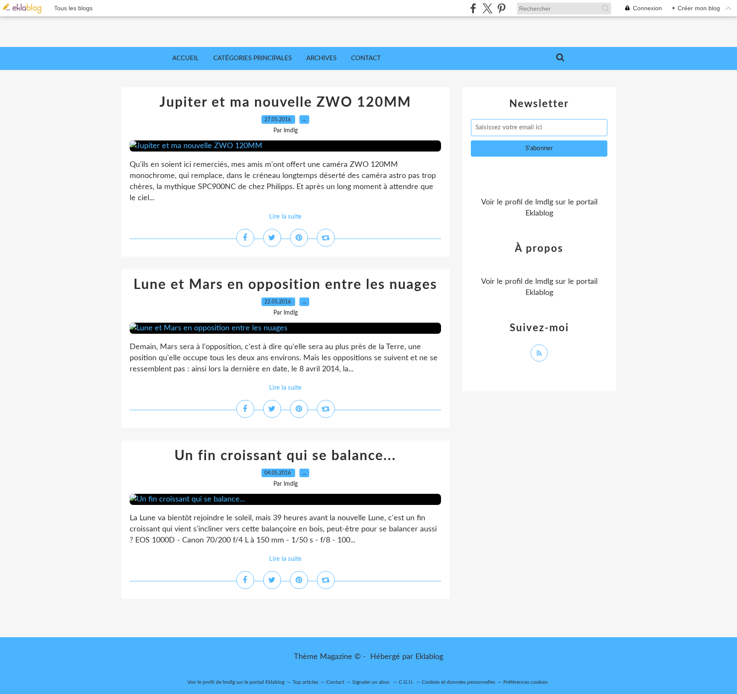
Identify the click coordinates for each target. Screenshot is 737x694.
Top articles (305, 682)
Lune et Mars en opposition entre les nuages (285, 285)
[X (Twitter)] (487, 8)
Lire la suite (285, 216)
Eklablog (429, 657)
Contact (366, 58)
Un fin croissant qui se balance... (285, 456)
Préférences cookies (525, 682)
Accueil (185, 58)
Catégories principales (252, 58)
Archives (321, 58)
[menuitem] (185, 58)
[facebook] (473, 8)
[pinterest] (501, 8)
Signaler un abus (371, 682)
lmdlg (544, 202)
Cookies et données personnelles (458, 682)
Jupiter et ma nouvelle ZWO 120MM (285, 102)
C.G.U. (406, 682)
